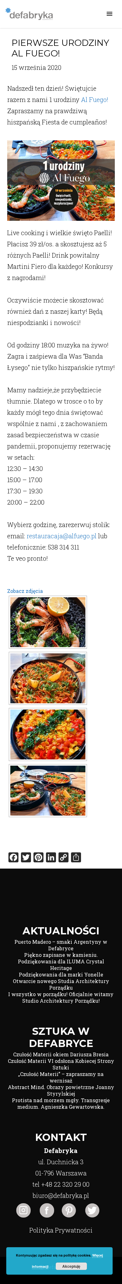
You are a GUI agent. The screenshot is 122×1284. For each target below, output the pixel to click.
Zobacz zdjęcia (25, 591)
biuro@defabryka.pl (61, 1195)
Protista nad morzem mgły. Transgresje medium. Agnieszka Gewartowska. (61, 1103)
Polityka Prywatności (61, 1230)
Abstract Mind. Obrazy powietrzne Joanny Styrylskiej (61, 1090)
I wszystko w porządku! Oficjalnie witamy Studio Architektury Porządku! (61, 997)
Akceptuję (71, 1266)
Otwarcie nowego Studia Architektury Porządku (61, 984)
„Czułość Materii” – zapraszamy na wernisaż (61, 1077)
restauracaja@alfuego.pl (62, 536)
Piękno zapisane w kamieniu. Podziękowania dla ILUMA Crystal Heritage (61, 961)
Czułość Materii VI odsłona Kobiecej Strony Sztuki (61, 1064)
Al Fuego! (94, 99)
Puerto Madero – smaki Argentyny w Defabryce (60, 945)
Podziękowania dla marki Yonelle (61, 974)
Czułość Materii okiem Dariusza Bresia (61, 1054)
